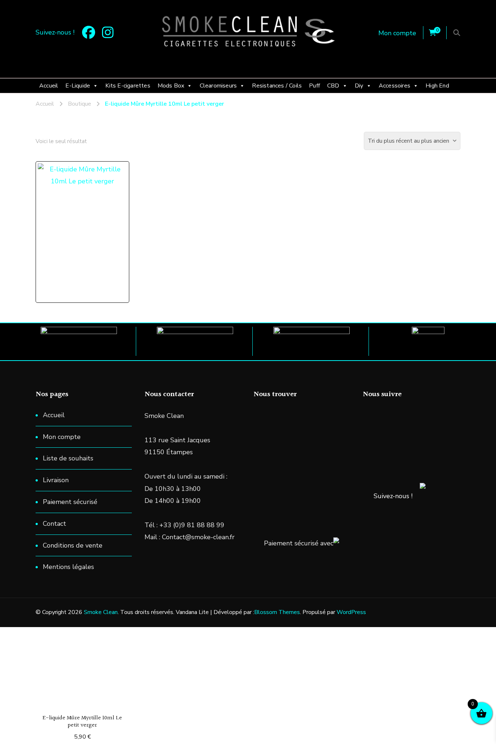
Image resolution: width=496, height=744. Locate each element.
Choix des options (86, 215)
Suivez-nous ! (393, 496)
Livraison (56, 480)
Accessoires (394, 86)
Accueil (48, 86)
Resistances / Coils (277, 86)
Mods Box (171, 86)
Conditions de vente (72, 545)
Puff (314, 86)
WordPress (351, 612)
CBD (333, 86)
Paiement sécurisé (70, 501)
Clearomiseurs (218, 86)
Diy (359, 86)
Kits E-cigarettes (127, 86)
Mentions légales (68, 566)
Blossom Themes (277, 612)
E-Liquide (77, 86)
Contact (54, 523)
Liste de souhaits (68, 458)
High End (437, 86)
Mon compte (397, 33)
